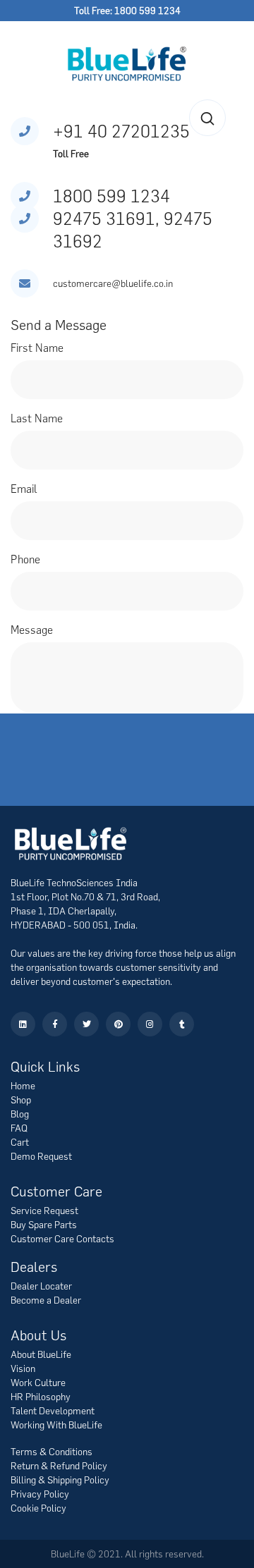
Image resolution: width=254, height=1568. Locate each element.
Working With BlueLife (56, 1425)
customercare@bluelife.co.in (113, 283)
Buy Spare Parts (44, 1224)
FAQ (19, 1128)
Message (32, 629)
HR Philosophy (41, 1396)
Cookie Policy (38, 1508)
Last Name (37, 418)
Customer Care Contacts (62, 1238)
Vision (23, 1368)
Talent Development (53, 1410)
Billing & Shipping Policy (60, 1480)
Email (24, 488)
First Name (37, 347)
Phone (25, 559)
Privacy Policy (40, 1494)
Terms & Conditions (51, 1451)
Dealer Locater (41, 1286)
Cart (20, 1142)
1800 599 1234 (111, 195)
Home (23, 1085)
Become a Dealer (46, 1300)
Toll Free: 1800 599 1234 (127, 10)
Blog (20, 1114)
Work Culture (38, 1382)
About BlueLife (41, 1354)
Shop (21, 1099)
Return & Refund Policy (59, 1465)
